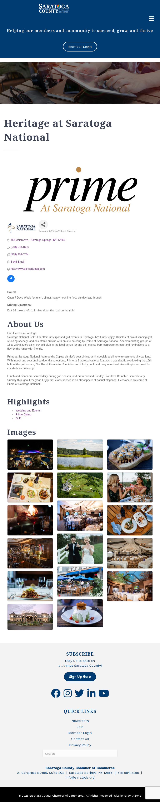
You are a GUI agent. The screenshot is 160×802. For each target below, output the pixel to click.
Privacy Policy (80, 745)
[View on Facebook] (11, 281)
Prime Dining (23, 414)
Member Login (80, 733)
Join (80, 727)
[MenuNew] (151, 18)
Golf (18, 418)
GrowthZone (132, 795)
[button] (80, 676)
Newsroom (80, 721)
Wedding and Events (28, 410)
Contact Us (80, 739)
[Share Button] (43, 224)
